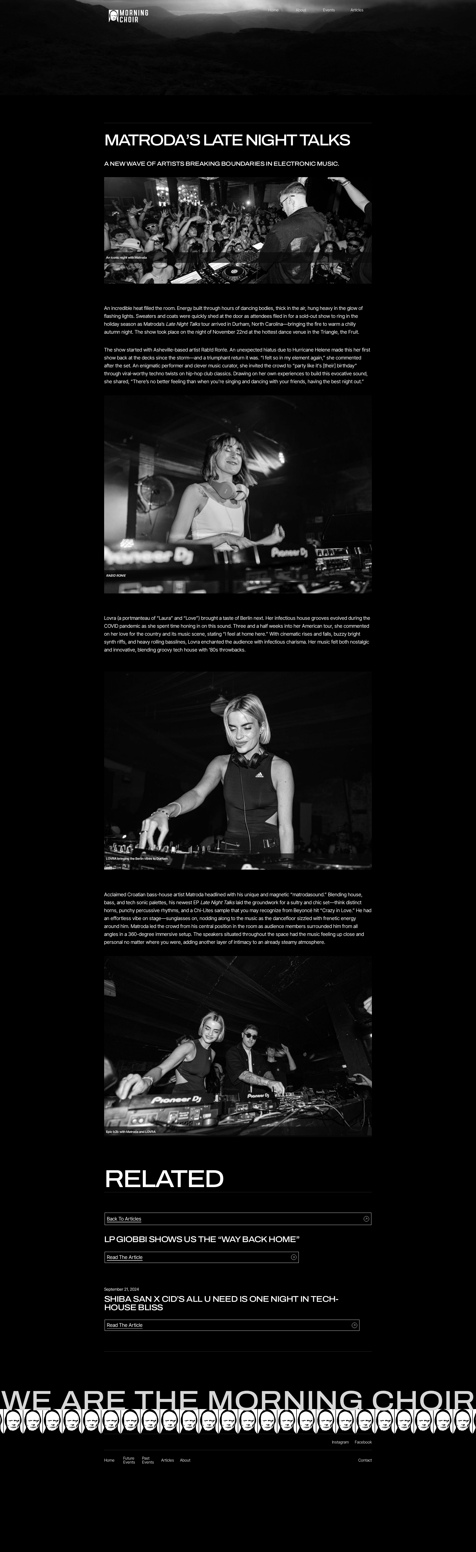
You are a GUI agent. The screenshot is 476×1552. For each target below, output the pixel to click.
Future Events (129, 1460)
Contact (365, 1460)
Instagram (340, 1442)
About (301, 10)
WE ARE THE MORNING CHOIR (238, 1401)
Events (329, 10)
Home (273, 10)
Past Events (148, 1460)
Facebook (363, 1442)
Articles (357, 10)
